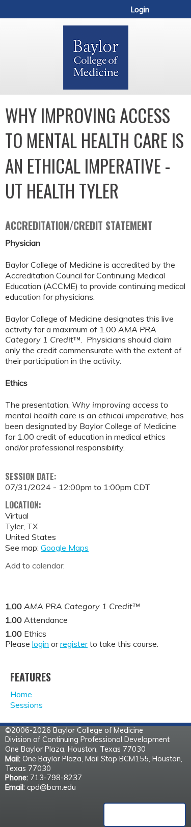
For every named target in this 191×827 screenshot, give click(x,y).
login (40, 644)
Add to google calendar (15, 581)
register (74, 644)
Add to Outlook (85, 581)
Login (140, 9)
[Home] (95, 54)
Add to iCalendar (61, 581)
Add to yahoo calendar (38, 581)
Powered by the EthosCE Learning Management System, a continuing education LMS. (144, 815)
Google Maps (65, 548)
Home (21, 694)
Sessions (26, 705)
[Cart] (161, 14)
